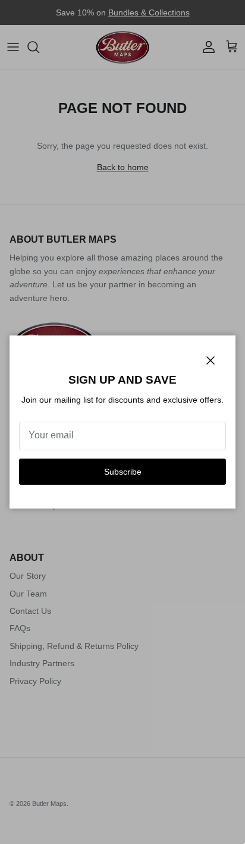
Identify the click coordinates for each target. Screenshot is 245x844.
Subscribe (123, 471)
